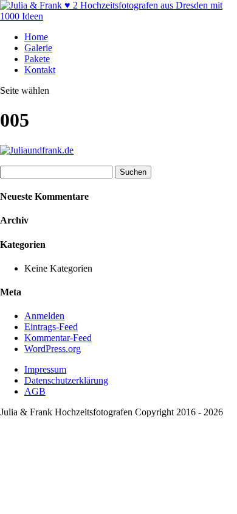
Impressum (45, 369)
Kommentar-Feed (58, 338)
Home (36, 37)
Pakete (37, 59)
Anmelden (44, 316)
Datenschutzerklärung (66, 380)
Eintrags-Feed (51, 327)
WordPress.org (52, 348)
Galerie (38, 48)
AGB (35, 391)
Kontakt (39, 70)
